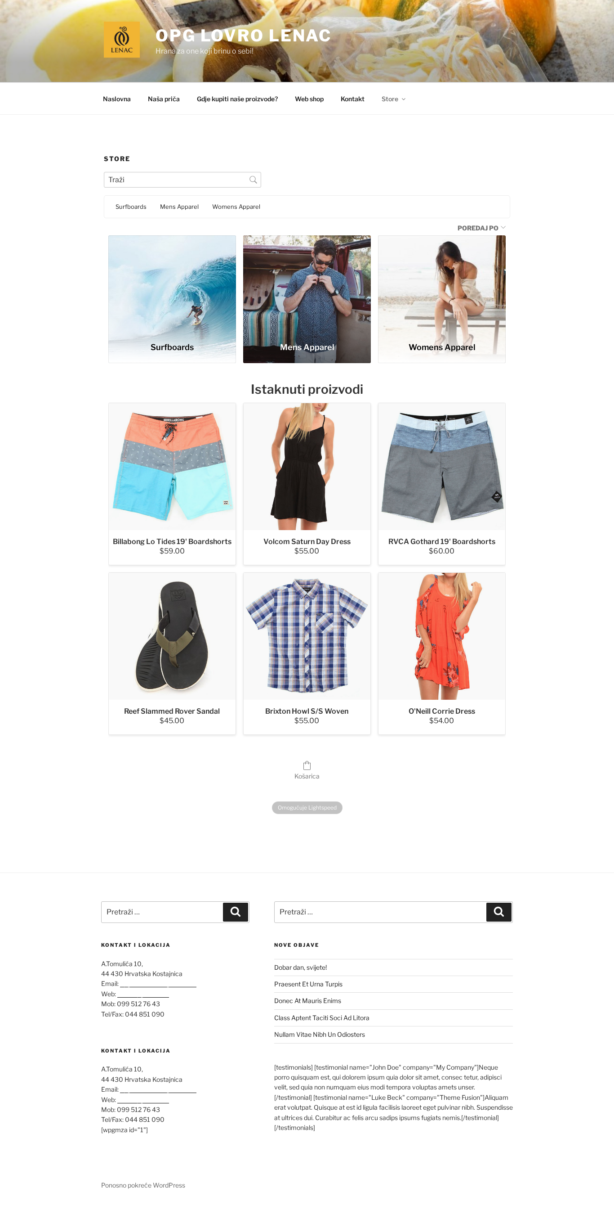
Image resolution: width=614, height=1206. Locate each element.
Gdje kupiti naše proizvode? (237, 99)
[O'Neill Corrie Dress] (441, 636)
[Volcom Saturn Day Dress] (307, 466)
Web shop (309, 99)
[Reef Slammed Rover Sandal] (172, 636)
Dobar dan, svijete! (300, 967)
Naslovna (117, 99)
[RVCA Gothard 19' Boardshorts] (441, 466)
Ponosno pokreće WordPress (143, 1185)
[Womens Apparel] (442, 284)
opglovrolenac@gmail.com (158, 983)
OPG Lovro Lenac (244, 35)
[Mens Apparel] (307, 284)
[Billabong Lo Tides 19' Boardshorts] (172, 466)
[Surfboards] (172, 284)
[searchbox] (182, 180)
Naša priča (164, 99)
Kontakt (353, 99)
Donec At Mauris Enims (307, 1000)
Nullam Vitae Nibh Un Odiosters (319, 1034)
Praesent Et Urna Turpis (308, 984)
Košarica (307, 776)
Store (390, 99)
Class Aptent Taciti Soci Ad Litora (321, 1018)
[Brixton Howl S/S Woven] (307, 636)
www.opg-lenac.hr (143, 994)
